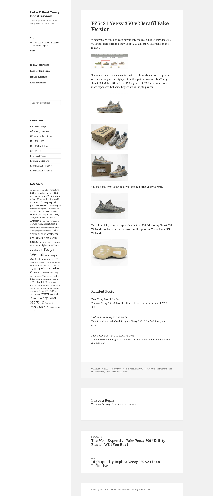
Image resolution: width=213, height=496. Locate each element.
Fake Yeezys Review (39, 131)
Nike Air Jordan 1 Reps (41, 136)
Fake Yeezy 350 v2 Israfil (117, 371)
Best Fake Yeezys (38, 126)
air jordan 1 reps (40, 196)
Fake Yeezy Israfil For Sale (106, 299)
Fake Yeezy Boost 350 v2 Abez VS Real (112, 335)
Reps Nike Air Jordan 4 (41, 170)
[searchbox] (45, 102)
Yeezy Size (40, 307)
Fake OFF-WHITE (42, 211)
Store (32, 50)
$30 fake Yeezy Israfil (38, 190)
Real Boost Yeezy (38, 156)
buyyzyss (116, 368)
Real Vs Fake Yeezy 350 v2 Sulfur (109, 317)
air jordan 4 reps (49, 199)
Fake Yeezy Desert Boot (45, 223)
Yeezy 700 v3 (46, 291)
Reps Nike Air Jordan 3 (41, 165)
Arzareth (36, 202)
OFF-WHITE (36, 151)
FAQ (32, 37)
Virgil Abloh (39, 282)
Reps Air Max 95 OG (39, 161)
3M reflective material (45, 193)
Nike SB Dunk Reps (39, 146)
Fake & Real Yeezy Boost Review (45, 14)
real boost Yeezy (46, 265)
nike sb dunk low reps (45, 259)
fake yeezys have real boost (42, 231)
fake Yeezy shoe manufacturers (44, 234)
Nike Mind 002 (37, 141)
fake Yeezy (43, 215)
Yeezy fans (49, 303)
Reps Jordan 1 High (40, 71)
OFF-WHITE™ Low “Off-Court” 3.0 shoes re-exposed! (44, 44)
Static (38, 272)
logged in (111, 404)
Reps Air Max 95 (38, 82)
